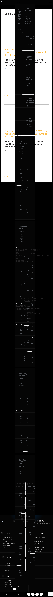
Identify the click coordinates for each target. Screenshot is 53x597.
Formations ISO (20, 367)
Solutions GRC (20, 135)
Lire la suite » (7, 95)
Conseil (18, 453)
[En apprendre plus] (17, 270)
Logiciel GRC (19, 220)
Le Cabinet (18, 2)
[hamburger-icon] (50, 2)
